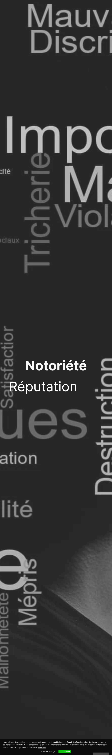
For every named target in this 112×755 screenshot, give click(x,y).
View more (42, 747)
